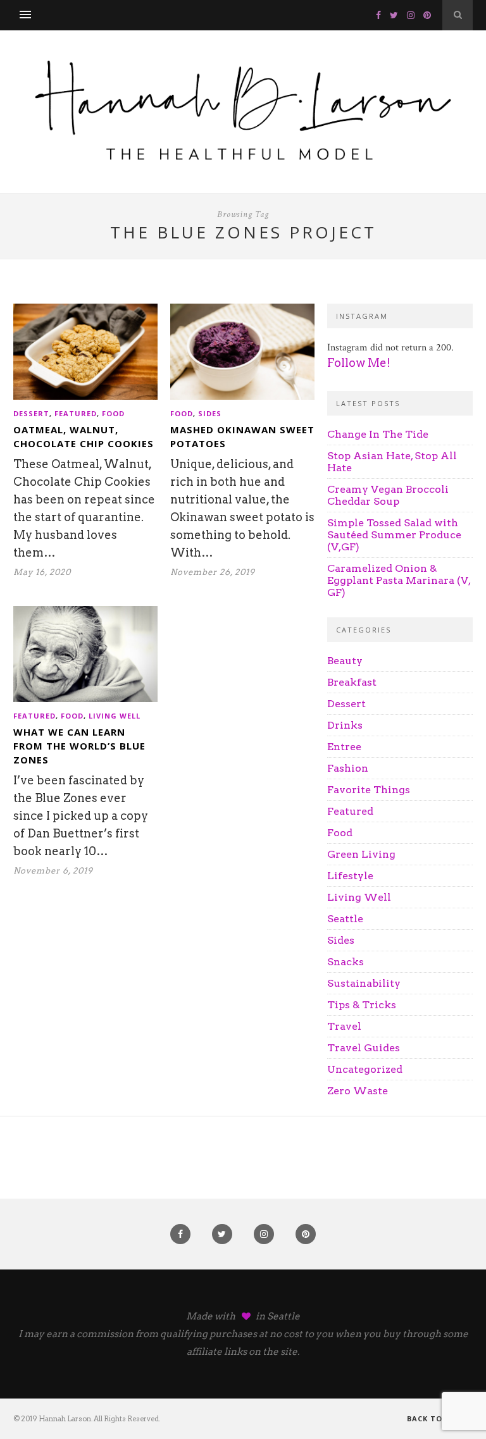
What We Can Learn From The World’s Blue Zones (79, 746)
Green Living (361, 854)
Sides (209, 413)
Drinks (345, 725)
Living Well (114, 715)
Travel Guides (363, 1048)
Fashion (347, 768)
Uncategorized (364, 1069)
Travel (344, 1026)
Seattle (345, 919)
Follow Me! (358, 362)
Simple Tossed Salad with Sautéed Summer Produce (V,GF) (394, 535)
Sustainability (364, 983)
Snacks (345, 962)
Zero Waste (357, 1091)
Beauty (345, 661)
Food (113, 413)
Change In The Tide (377, 434)
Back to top (435, 1418)
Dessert (31, 413)
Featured (75, 413)
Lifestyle (350, 876)
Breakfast (352, 682)
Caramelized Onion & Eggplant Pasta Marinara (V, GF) (398, 580)
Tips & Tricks (361, 1005)
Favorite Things (368, 790)
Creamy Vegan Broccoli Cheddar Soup (388, 495)
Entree (344, 747)
